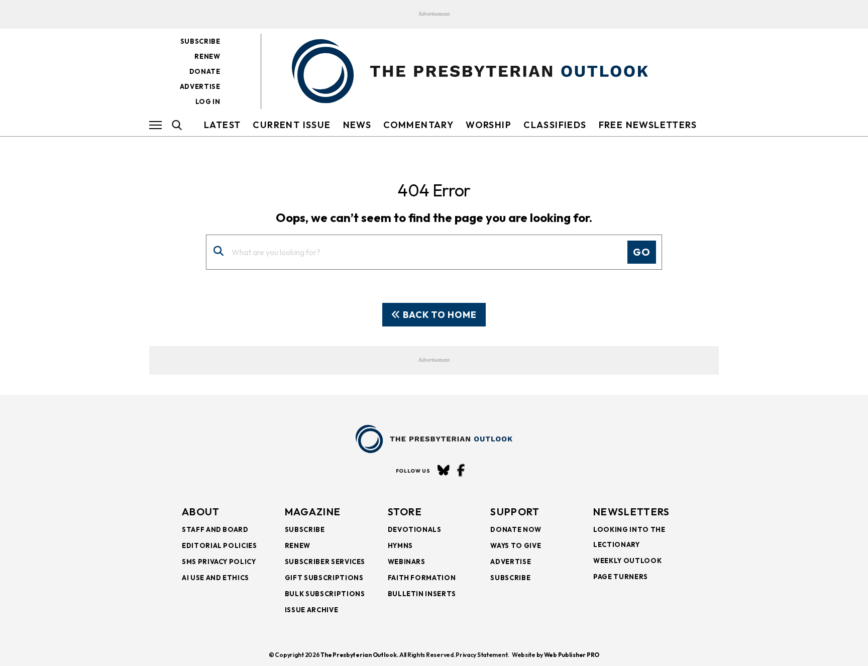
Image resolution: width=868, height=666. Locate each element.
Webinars (406, 562)
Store (405, 511)
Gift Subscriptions (324, 578)
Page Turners (620, 577)
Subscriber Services (325, 562)
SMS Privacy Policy (219, 562)
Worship (488, 125)
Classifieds (554, 125)
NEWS (357, 125)
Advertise (200, 86)
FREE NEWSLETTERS (648, 125)
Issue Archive (311, 610)
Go (641, 252)
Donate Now (515, 529)
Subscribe (200, 41)
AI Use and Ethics (215, 578)
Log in (208, 101)
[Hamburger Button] (155, 125)
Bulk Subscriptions (325, 594)
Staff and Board (215, 529)
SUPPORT (514, 511)
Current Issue (292, 125)
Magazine (313, 511)
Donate (205, 71)
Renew (207, 56)
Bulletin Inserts (422, 594)
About (201, 511)
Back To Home (439, 314)
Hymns (400, 545)
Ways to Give (515, 545)
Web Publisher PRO (571, 654)
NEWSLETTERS (631, 511)
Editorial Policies (219, 545)
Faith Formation (422, 578)
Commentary (418, 125)
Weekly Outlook (627, 561)
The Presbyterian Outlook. (359, 654)
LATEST (222, 125)
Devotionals (415, 529)
